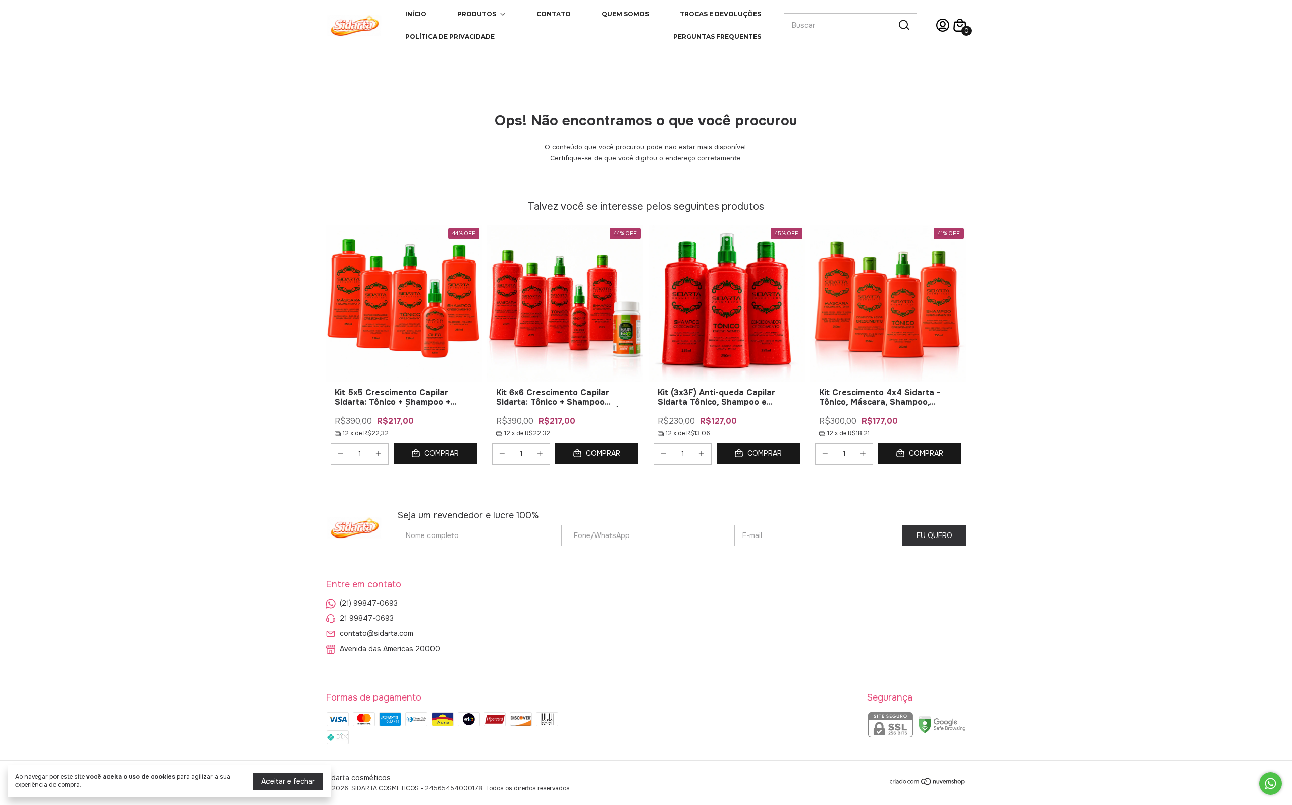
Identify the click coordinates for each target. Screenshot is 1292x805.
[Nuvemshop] (927, 783)
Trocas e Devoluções (720, 14)
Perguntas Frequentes (717, 36)
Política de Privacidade (450, 36)
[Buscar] (903, 24)
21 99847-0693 (367, 618)
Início (415, 14)
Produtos (476, 14)
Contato (553, 14)
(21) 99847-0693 (369, 603)
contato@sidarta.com (376, 633)
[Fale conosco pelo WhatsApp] (1270, 783)
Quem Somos (625, 14)
